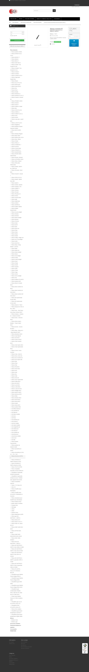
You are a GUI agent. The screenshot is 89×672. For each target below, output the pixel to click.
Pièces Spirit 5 (14, 183)
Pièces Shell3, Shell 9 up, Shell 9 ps (16, 167)
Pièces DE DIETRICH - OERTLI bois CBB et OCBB (17, 546)
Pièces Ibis (14, 108)
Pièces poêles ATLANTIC (17, 279)
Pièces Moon (14, 254)
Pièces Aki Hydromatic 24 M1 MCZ (16, 302)
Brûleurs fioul (14, 620)
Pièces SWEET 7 (15, 188)
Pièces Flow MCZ (15, 368)
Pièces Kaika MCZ (15, 381)
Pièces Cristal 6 (15, 71)
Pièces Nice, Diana (16, 139)
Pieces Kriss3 (14, 117)
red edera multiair (15, 414)
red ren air (13, 437)
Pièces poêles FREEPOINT (14, 209)
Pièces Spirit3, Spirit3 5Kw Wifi (16, 180)
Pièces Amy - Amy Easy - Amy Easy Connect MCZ (17, 311)
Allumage (13, 507)
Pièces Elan (14, 226)
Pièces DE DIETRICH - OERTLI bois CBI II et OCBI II (16, 554)
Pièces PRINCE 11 (16, 150)
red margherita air (15, 427)
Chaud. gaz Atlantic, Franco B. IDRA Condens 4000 (16, 598)
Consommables (57, 18)
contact (73, 6)
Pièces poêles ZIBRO (16, 206)
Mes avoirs (23, 643)
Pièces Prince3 (15, 146)
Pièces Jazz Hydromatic (17, 379)
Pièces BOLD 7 (15, 61)
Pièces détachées (13, 18)
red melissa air (14, 428)
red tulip (13, 439)
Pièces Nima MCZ (15, 405)
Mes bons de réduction (25, 648)
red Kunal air (14, 421)
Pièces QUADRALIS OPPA (15, 449)
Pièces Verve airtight (16, 275)
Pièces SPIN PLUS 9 (16, 177)
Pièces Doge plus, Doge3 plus (15, 78)
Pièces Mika (14, 248)
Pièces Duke (14, 223)
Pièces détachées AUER (17, 514)
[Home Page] (10, 22)
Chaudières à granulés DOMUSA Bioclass (16, 473)
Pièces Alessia (14, 214)
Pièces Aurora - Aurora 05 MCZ (16, 327)
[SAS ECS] (20, 11)
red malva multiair (15, 425)
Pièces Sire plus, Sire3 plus (16, 171)
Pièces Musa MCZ (15, 401)
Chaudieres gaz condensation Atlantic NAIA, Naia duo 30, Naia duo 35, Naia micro (16, 591)
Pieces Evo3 (14, 90)
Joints (12, 510)
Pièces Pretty (14, 257)
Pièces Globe (14, 235)
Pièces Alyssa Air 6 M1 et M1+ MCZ (17, 307)
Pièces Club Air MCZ (16, 339)
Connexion (77, 5)
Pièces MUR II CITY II (16, 521)
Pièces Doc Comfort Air (17, 357)
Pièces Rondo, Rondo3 (17, 157)
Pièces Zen (14, 277)
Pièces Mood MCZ (15, 399)
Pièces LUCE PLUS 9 (16, 122)
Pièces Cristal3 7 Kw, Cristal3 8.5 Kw (16, 69)
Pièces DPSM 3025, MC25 (15, 531)
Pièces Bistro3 (14, 59)
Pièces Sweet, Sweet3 (16, 184)
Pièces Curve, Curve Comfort (15, 351)
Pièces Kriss (14, 115)
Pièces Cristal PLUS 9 (16, 75)
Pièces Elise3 (14, 81)
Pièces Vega (14, 272)
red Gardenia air (15, 419)
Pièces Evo (14, 88)
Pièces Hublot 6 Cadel (16, 106)
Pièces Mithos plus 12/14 (17, 137)
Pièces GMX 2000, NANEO (15, 538)
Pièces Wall (14, 199)
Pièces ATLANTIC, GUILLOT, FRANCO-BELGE (15, 570)
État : (51, 35)
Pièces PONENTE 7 (16, 144)
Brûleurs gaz (14, 621)
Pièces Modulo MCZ (16, 397)
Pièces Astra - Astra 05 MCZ (16, 318)
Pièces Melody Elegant (16, 133)
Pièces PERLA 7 (15, 142)
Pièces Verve (14, 274)
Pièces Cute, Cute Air (16, 354)
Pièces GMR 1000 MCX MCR (16, 528)
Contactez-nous (12, 643)
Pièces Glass (14, 234)
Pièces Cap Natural (16, 336)
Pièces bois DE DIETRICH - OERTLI (15, 542)
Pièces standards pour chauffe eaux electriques (16, 498)
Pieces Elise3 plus (15, 84)
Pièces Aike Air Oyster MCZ (16, 284)
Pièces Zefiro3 (14, 203)
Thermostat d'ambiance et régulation (44, 18)
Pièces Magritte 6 (15, 124)
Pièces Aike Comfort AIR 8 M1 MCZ (16, 294)
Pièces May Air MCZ (16, 392)
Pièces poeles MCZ (16, 281)
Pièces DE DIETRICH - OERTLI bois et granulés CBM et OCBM (16, 565)
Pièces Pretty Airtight (16, 259)
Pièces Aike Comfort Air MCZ (16, 287)
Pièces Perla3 (14, 141)
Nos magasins (11, 642)
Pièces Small (14, 264)
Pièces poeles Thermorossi (14, 442)
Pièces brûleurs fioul (16, 501)
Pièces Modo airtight (16, 252)
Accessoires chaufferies (29, 18)
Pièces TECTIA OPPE (16, 467)
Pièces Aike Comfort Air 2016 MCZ (16, 291)
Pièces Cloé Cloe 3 (16, 62)
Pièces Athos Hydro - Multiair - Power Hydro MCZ (16, 323)
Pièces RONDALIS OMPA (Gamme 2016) (15, 460)
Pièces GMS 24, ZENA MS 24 (16, 524)
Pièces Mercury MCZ (16, 394)
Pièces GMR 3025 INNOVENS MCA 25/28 (16, 535)
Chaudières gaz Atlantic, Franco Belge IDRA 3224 (16, 586)
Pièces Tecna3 (14, 192)
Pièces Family (14, 92)
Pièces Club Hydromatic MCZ (16, 347)
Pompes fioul (14, 505)
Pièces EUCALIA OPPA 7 (16, 457)
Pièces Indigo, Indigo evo (17, 237)
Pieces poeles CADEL (16, 51)
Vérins (12, 509)
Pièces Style (14, 268)
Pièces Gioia (14, 232)
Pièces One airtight (16, 255)
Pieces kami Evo (15, 243)
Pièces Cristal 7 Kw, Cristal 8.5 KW (15, 65)
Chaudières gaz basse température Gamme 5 (16, 611)
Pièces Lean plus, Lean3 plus (16, 120)
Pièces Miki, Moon (15, 135)
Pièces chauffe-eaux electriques (15, 489)
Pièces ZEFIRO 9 (15, 204)
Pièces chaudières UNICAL (15, 482)
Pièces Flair (14, 365)
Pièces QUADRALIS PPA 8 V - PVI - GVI (17, 453)
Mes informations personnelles (26, 646)
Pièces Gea (14, 372)
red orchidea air (15, 432)
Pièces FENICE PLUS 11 (17, 95)
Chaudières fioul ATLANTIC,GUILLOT (15, 606)
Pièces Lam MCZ (15, 385)
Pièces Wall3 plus (15, 201)
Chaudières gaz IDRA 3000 (16, 582)
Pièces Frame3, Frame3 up (16, 98)
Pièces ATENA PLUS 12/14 (16, 54)
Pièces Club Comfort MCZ (15, 342)
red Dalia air (14, 412)
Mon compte (24, 640)
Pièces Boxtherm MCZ (16, 334)
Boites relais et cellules (16, 503)
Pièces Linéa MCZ (15, 387)
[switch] (85, 652)
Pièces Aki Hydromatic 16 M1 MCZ (16, 298)
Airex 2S (13, 487)
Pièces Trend (14, 270)
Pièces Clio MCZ (15, 337)
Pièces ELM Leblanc (16, 609)
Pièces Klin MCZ (15, 383)
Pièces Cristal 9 (15, 73)
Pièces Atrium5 (15, 215)
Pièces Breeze (14, 219)
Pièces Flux (14, 370)
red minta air (14, 430)
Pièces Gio (14, 374)
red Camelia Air (15, 410)
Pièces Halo (14, 376)
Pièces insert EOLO (16, 86)
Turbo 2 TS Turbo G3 (16, 485)
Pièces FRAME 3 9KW (16, 101)
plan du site (77, 6)
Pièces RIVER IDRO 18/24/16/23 (15, 154)
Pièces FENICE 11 (15, 93)
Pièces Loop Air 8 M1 (16, 388)
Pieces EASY (14, 224)
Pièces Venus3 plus (16, 197)
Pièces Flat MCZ (15, 366)
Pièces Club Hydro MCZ (17, 345)
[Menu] (87, 644)
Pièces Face (14, 363)
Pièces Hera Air (15, 377)
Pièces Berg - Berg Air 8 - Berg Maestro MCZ (16, 331)
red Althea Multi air (15, 408)
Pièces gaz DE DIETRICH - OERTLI (15, 517)
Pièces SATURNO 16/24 (17, 159)
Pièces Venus (14, 195)
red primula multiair (16, 436)
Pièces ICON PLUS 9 (16, 110)
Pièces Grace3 (15, 102)
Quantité (70, 34)
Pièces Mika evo (15, 250)
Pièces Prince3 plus (16, 148)
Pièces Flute (14, 230)
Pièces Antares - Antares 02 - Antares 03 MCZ (16, 314)
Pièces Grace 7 (15, 104)
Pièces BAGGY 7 (15, 57)
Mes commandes (24, 642)
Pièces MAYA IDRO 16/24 (15, 131)
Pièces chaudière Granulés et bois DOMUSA (16, 469)
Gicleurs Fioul (14, 512)
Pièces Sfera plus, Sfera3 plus (15, 163)
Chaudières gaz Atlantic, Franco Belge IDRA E (16, 575)
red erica (13, 416)
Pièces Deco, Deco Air (16, 356)
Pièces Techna (14, 190)
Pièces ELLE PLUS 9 (16, 82)
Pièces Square (14, 266)
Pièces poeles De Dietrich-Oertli (15, 446)
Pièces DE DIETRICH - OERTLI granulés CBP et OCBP (16, 559)
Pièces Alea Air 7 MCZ (16, 305)
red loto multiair (15, 423)
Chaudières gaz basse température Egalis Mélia (16, 615)
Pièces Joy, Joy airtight (16, 239)
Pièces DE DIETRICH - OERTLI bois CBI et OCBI (16, 549)
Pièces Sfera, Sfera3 (16, 161)
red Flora (13, 417)
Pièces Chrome (15, 221)
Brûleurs (20, 18)
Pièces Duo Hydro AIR (16, 359)
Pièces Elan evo (15, 228)
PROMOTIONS (13, 630)
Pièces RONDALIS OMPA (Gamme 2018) (15, 464)
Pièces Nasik (14, 403)
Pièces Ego (14, 361)
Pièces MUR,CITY (15, 519)
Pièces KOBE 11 (15, 112)
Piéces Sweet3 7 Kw (16, 186)
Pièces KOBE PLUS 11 (17, 113)
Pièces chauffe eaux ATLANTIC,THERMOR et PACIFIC (16, 494)
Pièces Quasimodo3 (16, 152)
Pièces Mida (14, 396)
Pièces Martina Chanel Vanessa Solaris (16, 127)
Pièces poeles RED (16, 407)
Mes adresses (23, 645)
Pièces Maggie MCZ (16, 390)
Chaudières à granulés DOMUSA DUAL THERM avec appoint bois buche (16, 478)
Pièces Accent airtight (16, 212)
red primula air (14, 434)
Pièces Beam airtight (16, 217)
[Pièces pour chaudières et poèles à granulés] (44, 2)
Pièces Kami (14, 241)
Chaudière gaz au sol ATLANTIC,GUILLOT (16, 602)
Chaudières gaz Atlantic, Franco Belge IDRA (16, 579)
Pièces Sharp (14, 263)
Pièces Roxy (14, 261)
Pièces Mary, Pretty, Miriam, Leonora (15, 245)
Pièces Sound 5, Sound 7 (16, 174)
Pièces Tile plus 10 (15, 193)
